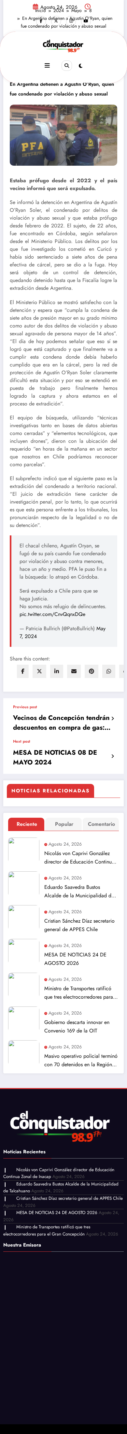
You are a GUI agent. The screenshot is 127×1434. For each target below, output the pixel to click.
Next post (21, 741)
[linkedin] (56, 671)
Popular (64, 824)
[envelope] (74, 671)
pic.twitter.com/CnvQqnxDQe (52, 614)
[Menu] (47, 65)
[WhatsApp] (108, 671)
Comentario (101, 824)
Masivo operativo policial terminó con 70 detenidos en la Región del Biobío (81, 1060)
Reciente (27, 824)
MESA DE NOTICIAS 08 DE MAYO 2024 (55, 757)
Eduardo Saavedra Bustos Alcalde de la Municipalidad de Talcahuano (79, 891)
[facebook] (23, 671)
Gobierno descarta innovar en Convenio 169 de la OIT (76, 1026)
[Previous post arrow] (112, 719)
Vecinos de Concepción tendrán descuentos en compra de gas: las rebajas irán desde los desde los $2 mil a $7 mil (61, 723)
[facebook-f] (41, 21)
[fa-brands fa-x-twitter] (56, 21)
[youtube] (86, 21)
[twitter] (39, 671)
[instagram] (71, 21)
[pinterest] (91, 671)
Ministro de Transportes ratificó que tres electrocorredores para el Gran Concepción (78, 993)
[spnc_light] (80, 66)
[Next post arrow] (112, 756)
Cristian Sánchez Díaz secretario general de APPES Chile (79, 925)
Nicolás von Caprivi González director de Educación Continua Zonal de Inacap (79, 858)
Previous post (25, 707)
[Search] (67, 65)
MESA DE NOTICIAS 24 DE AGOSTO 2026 (75, 959)
